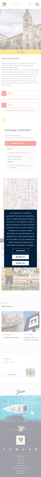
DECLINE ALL (20, 257)
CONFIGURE (20, 250)
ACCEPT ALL (20, 263)
